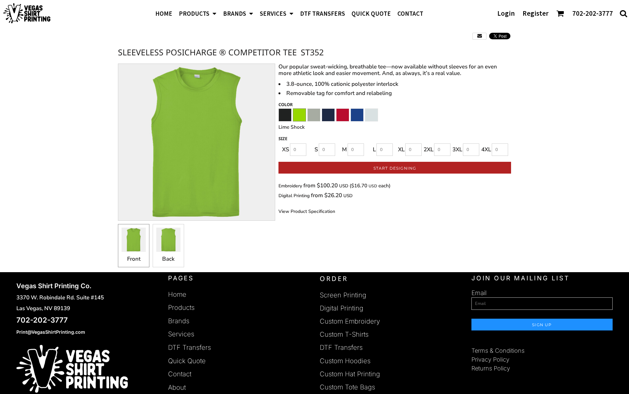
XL (401, 149)
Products (181, 307)
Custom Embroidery (350, 321)
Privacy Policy (490, 359)
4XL (486, 149)
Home (177, 294)
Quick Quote (187, 361)
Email (478, 293)
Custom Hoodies (345, 361)
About (177, 387)
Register (535, 13)
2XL (428, 149)
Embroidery (290, 186)
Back (168, 259)
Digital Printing (294, 196)
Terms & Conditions (497, 350)
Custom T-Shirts (344, 334)
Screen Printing (343, 295)
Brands (178, 321)
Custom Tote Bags (347, 387)
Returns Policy (490, 368)
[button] (198, 13)
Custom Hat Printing (350, 374)
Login (506, 13)
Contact (179, 374)
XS (285, 149)
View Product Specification (306, 211)
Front (134, 259)
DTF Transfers (189, 347)
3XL (457, 149)
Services (181, 334)
